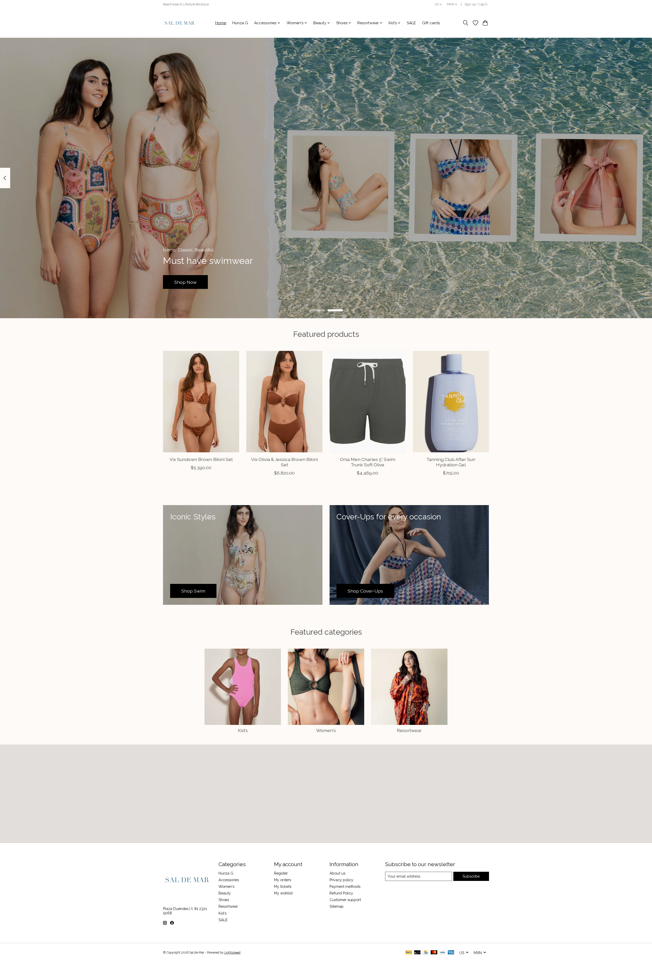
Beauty (225, 893)
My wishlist (283, 893)
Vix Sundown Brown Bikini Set (201, 459)
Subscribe (471, 876)
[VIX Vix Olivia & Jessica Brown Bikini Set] (284, 401)
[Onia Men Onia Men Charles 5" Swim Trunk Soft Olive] (368, 401)
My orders (282, 880)
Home (220, 23)
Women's (326, 730)
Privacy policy (341, 880)
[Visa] (442, 952)
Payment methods (345, 886)
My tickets (282, 886)
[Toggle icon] (465, 23)
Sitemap (337, 906)
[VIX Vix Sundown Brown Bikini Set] (201, 401)
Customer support (345, 899)
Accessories (229, 880)
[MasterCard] (434, 952)
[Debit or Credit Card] (417, 952)
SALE (411, 23)
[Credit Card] (426, 952)
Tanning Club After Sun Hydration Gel (450, 462)
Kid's (243, 730)
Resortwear (409, 730)
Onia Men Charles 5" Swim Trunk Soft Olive (367, 462)
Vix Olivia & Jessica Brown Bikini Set (284, 462)
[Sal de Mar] (179, 23)
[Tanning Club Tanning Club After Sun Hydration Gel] (451, 401)
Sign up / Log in (476, 4)
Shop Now (185, 282)
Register (281, 873)
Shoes (224, 899)
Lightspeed (232, 952)
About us (337, 873)
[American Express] (451, 952)
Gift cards (431, 23)
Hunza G (240, 23)
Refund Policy (341, 893)
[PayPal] (408, 952)
